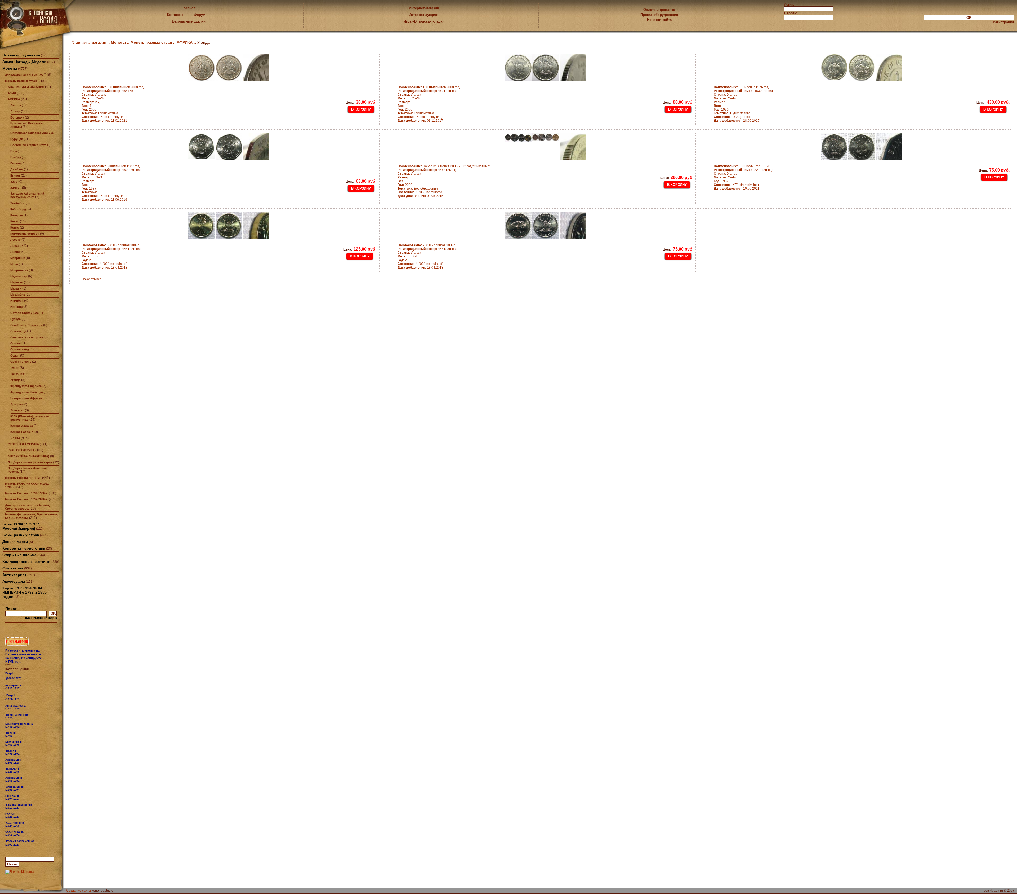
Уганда (15, 380)
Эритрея (16, 404)
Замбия (15, 187)
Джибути (16, 169)
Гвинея (15, 163)
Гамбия (15, 157)
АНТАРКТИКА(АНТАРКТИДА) (28, 456)
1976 (721, 109)
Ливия (15, 251)
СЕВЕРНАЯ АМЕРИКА (23, 444)
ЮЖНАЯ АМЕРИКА (21, 450)
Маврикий (17, 258)
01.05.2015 (420, 196)
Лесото (15, 239)
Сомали (16, 343)
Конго (14, 227)
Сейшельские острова (26, 337)
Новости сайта (659, 20)
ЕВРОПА (14, 438)
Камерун (16, 215)
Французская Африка (26, 386)
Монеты (9, 68)
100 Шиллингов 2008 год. (113, 87)
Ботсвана (17, 117)
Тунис (14, 367)
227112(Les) (743, 170)
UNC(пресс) (732, 117)
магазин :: (101, 42)
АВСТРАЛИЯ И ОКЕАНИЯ (26, 87)
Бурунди (16, 139)
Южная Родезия (21, 431)
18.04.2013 (104, 267)
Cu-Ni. (93, 98)
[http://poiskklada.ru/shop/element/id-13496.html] (20, 845)
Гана (13, 151)
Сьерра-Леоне (20, 361)
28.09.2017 (737, 120)
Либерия (16, 245)
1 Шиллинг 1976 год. (741, 87)
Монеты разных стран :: (154, 42)
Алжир (15, 111)
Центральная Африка (26, 398)
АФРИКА (14, 99)
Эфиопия (17, 410)
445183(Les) (427, 249)
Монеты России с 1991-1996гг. (26, 493)
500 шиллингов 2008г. (110, 245)
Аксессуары (13, 581)
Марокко (16, 282)
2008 (89, 109)
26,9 (91, 102)
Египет (15, 175)
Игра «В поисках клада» (424, 21)
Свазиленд (18, 331)
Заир (13, 181)
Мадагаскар (18, 276)
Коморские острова (24, 233)
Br (90, 256)
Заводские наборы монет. (24, 74)
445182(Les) (111, 249)
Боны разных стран (20, 535)
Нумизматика (100, 113)
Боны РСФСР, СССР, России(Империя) (20, 526)
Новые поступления (21, 55)
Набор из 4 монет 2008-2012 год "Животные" (444, 166)
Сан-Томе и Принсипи (26, 325)
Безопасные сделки (189, 21)
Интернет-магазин (424, 8)
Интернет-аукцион (424, 15)
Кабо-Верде (19, 209)
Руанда (15, 319)
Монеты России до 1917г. (23, 477)
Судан (14, 355)
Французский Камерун (26, 392)
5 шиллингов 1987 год (111, 166)
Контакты (175, 15)
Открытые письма (19, 555)
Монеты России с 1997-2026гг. (26, 499)
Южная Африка (21, 425)
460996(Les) (111, 170)
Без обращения (418, 188)
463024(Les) (743, 91)
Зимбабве (17, 203)
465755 (107, 91)
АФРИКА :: (187, 42)
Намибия (16, 300)
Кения (14, 221)
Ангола (15, 105)
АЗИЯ (12, 93)
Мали (14, 264)
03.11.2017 (420, 120)
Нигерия (16, 306)
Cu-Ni (409, 98)
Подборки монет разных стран (30, 462)
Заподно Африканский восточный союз (27, 195)
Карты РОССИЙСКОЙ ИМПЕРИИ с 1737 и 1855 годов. (24, 592)
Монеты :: (121, 42)
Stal (407, 256)
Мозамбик (17, 294)
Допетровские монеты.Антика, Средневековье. (27, 506)
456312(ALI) (427, 170)
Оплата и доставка (659, 10)
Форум (200, 15)
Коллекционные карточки (26, 561)
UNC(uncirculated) (420, 192)
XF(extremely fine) (104, 117)
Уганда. (94, 95)
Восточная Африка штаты (29, 145)
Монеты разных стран (21, 80)
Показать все (91, 279)
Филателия (12, 568)
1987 (89, 188)
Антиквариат (14, 575)
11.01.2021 (104, 120)
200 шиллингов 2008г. (426, 245)
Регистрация (1003, 22)
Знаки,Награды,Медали (24, 62)
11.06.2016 (104, 199)
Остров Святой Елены (26, 312)
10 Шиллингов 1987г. (742, 166)
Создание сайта (78, 890)
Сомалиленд (19, 349)
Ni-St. (93, 177)
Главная (188, 8)
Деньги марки (15, 542)
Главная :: (81, 42)
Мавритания (19, 270)
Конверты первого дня (23, 548)
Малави (15, 288)
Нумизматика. (732, 113)
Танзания (17, 373)
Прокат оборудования (659, 15)
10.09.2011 (736, 188)
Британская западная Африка (32, 132)
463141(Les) (427, 91)
